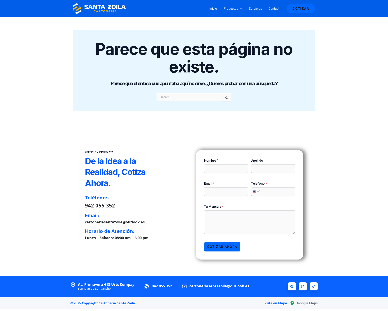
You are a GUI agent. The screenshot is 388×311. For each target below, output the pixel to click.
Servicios (255, 8)
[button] (301, 8)
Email (209, 183)
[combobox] (256, 191)
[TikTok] (314, 286)
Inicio (213, 8)
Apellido (257, 160)
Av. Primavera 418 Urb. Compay (106, 286)
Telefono (259, 183)
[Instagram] (303, 286)
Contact (274, 8)
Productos (231, 8)
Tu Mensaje (214, 206)
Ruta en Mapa (276, 303)
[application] (240, 9)
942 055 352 (100, 205)
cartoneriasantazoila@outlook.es (115, 222)
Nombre (211, 160)
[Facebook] (292, 286)
